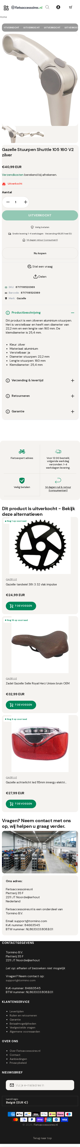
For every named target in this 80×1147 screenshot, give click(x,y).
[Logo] (26, 7)
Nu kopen (40, 253)
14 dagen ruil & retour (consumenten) (58, 489)
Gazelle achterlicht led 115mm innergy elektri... (36, 782)
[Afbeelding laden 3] (37, 134)
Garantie (15, 1019)
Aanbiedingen (18, 1059)
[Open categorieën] (6, 8)
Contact (15, 1055)
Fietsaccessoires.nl (46, 1124)
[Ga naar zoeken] (47, 7)
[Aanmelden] (68, 1085)
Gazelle (21, 298)
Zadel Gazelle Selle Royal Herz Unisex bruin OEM (38, 683)
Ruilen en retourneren (23, 1015)
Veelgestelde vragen (22, 1027)
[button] (71, 7)
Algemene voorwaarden (25, 1031)
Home (3, 17)
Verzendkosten (12, 175)
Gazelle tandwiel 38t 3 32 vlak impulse (31, 584)
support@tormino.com (21, 980)
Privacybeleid (18, 1063)
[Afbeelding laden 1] (9, 134)
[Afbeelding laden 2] (23, 134)
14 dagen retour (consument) (42, 240)
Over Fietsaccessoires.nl (25, 1051)
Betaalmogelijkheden (23, 1023)
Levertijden (17, 1011)
